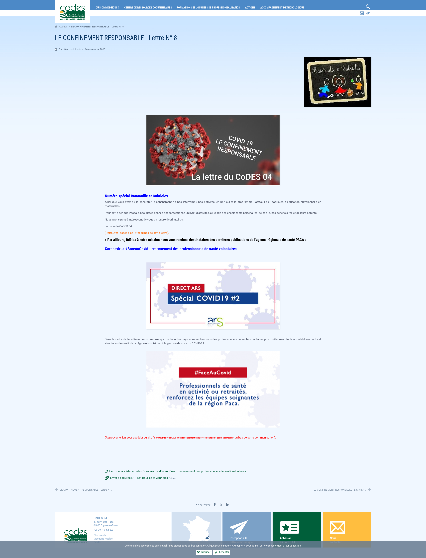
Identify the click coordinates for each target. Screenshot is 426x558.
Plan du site (100, 535)
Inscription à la (241, 540)
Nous (335, 540)
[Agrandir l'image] (337, 81)
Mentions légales (103, 538)
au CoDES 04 (287, 540)
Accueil (63, 26)
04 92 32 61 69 (103, 530)
